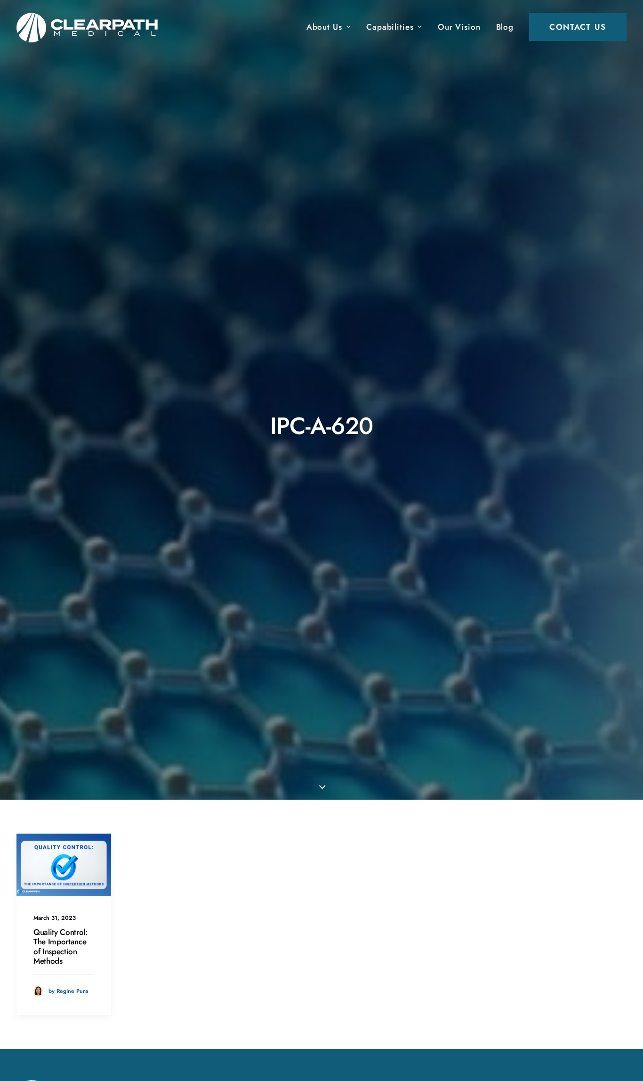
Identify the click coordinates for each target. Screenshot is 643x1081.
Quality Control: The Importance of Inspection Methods (60, 946)
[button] (63, 865)
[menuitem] (332, 27)
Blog (505, 27)
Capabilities (389, 27)
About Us (324, 27)
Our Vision (459, 27)
